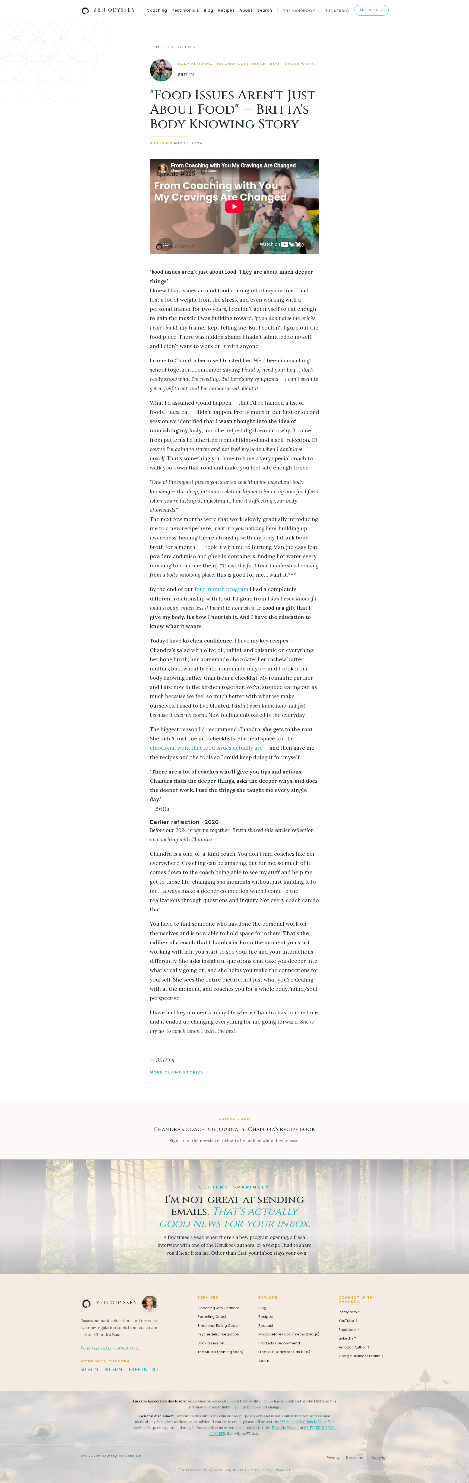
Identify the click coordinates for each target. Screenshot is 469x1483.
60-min (89, 1370)
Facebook (350, 1329)
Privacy (333, 1457)
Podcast (265, 1325)
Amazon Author (354, 1347)
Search (264, 10)
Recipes (226, 10)
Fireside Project (285, 1428)
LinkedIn (348, 1338)
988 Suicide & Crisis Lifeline (303, 1422)
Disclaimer (355, 1457)
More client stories (177, 1072)
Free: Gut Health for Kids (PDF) (284, 1351)
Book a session (211, 1343)
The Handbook (301, 10)
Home (156, 47)
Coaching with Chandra (218, 1308)
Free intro (143, 1370)
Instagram (350, 1312)
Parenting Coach (212, 1316)
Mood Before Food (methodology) (288, 1334)
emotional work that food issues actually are (206, 747)
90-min (113, 1370)
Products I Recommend (279, 1343)
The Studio (337, 10)
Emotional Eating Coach (219, 1325)
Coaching (157, 10)
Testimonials (185, 10)
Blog (208, 10)
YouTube (349, 1320)
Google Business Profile (362, 1356)
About (245, 10)
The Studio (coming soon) (220, 1351)
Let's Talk (372, 10)
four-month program (221, 589)
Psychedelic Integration (218, 1334)
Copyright (380, 1457)
